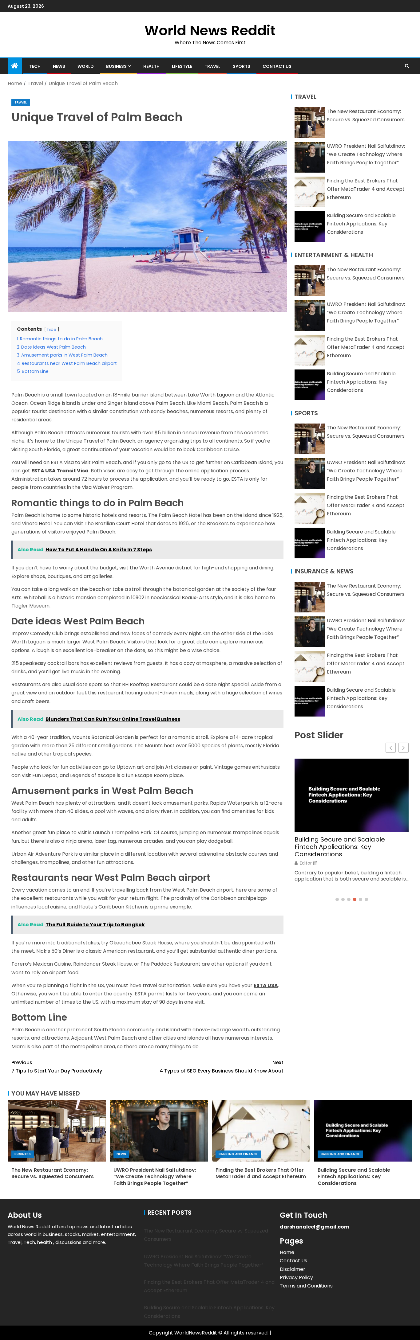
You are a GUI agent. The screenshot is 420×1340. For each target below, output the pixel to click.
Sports (241, 66)
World (85, 66)
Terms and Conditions (306, 1285)
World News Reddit (210, 30)
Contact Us (277, 66)
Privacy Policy (296, 1277)
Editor (306, 863)
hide (51, 329)
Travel (212, 66)
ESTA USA (266, 985)
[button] (403, 748)
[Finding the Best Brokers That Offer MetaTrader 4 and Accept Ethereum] (261, 1131)
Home (287, 1252)
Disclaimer (292, 1269)
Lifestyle (182, 66)
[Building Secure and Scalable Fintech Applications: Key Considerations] (363, 1131)
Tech (35, 66)
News (59, 66)
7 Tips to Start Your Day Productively (56, 1066)
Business (116, 66)
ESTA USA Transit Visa (60, 470)
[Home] (14, 66)
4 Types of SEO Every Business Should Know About (221, 1066)
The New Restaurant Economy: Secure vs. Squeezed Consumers (52, 1173)
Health (151, 66)
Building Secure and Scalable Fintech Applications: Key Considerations (361, 224)
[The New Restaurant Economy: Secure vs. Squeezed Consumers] (57, 1131)
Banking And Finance (238, 1154)
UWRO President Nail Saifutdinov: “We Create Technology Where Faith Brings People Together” (366, 154)
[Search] (407, 66)
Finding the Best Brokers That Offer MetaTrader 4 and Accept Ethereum (366, 189)
